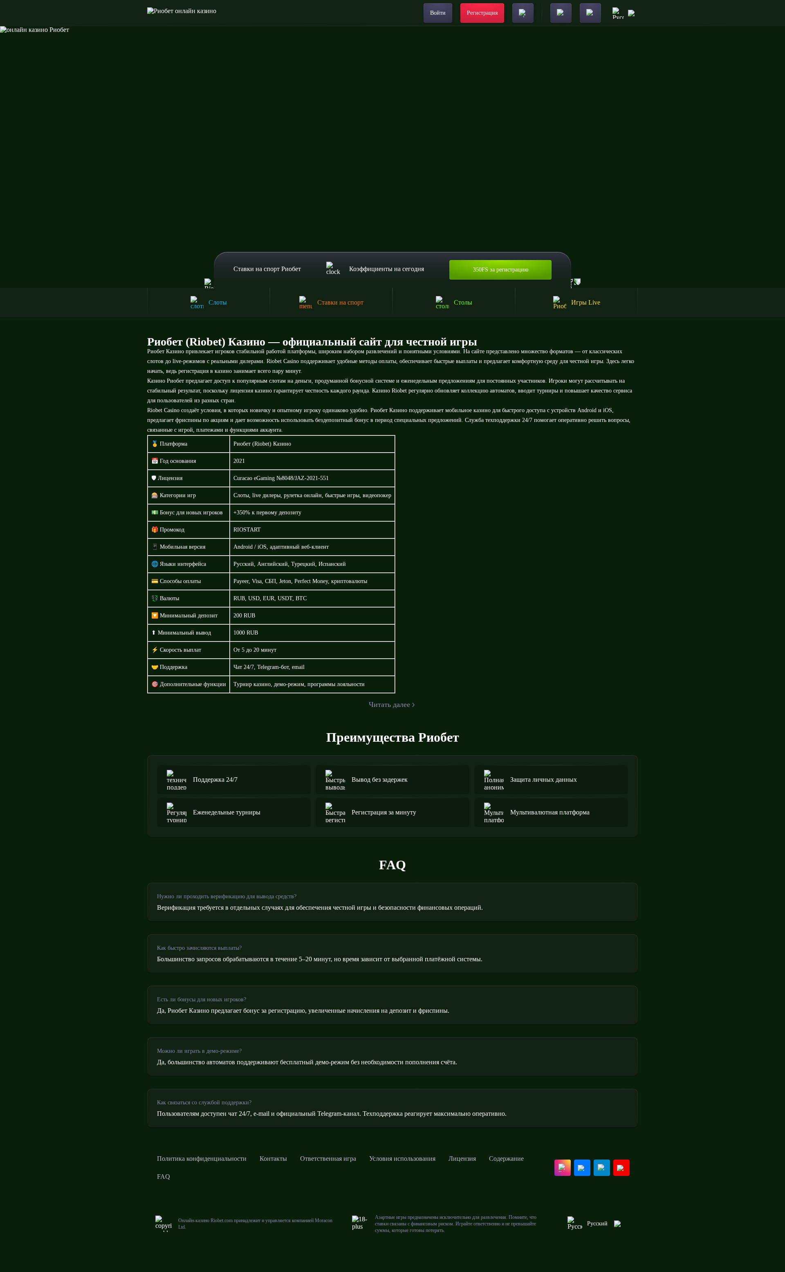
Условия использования (402, 1158)
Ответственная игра (328, 1158)
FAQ (163, 1176)
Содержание (506, 1158)
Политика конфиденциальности (202, 1158)
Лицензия (462, 1158)
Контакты (273, 1158)
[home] (181, 13)
